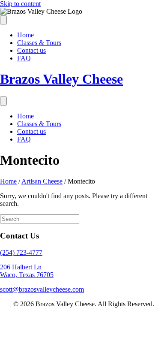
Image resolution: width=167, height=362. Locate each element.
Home (25, 35)
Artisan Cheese (42, 181)
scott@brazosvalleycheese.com (42, 289)
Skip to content (20, 3)
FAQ (24, 58)
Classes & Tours (39, 42)
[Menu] (3, 19)
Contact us (31, 50)
